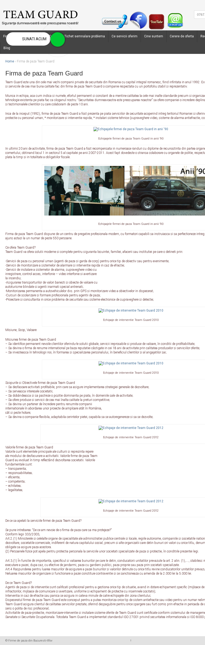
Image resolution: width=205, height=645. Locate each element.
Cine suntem (153, 36)
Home (9, 61)
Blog (6, 48)
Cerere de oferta (182, 36)
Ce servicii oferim (124, 36)
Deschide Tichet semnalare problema (77, 36)
